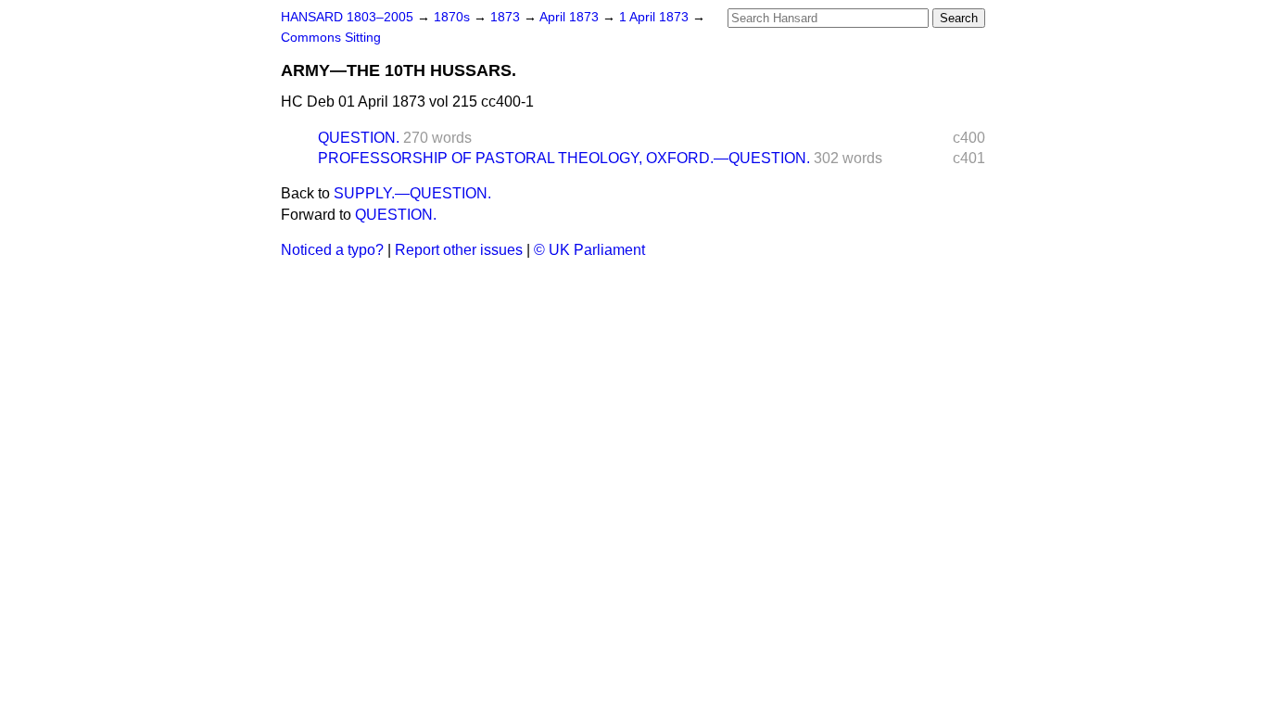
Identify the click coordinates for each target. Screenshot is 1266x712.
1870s (454, 17)
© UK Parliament (589, 250)
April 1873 (570, 17)
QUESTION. (358, 138)
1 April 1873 (655, 17)
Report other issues (459, 250)
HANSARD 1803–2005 (347, 17)
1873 (507, 17)
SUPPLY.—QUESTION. (412, 193)
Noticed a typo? (332, 250)
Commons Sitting (331, 37)
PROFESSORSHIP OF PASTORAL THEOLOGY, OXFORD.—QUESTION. (564, 158)
